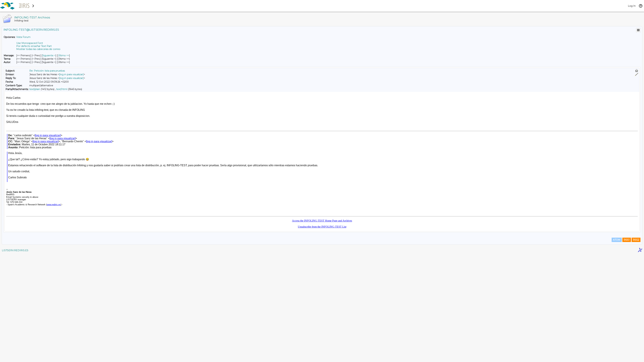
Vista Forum (23, 37)
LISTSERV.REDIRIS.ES (15, 250)
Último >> (63, 55)
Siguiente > (49, 55)
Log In (632, 5)
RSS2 (636, 239)
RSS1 (627, 239)
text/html (61, 89)
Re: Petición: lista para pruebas (47, 70)
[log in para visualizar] (71, 74)
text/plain (34, 89)
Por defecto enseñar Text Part (34, 46)
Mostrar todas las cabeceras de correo (38, 49)
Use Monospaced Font (29, 43)
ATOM (616, 239)
